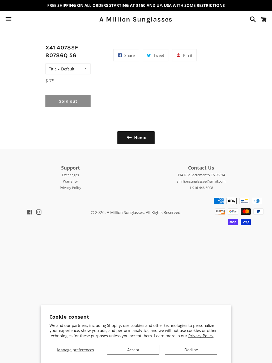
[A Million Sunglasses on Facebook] (18, 20)
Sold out (68, 101)
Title (53, 68)
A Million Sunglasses (135, 19)
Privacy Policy (201, 335)
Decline (191, 349)
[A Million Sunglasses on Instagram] (27, 20)
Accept (133, 349)
